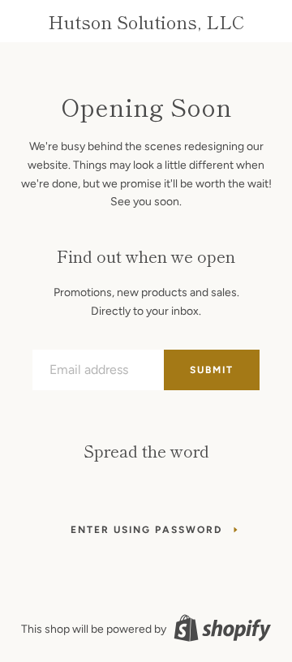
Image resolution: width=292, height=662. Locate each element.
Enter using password (146, 529)
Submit (212, 370)
